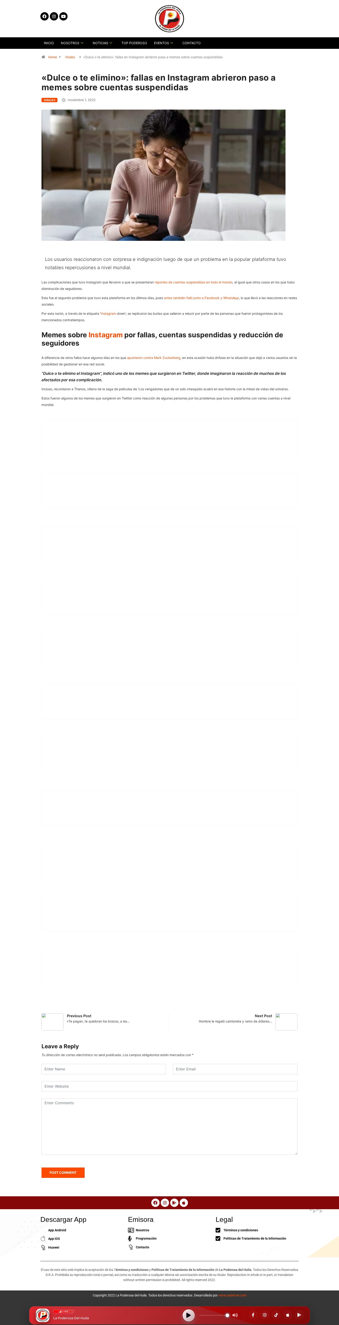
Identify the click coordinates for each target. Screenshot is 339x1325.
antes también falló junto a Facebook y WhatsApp (201, 298)
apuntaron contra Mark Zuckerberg (153, 358)
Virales (70, 57)
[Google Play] (299, 1315)
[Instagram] (265, 1315)
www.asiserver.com (232, 1295)
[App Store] (288, 1315)
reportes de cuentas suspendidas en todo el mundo (193, 282)
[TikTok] (276, 1315)
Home (52, 57)
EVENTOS (161, 43)
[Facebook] (253, 1315)
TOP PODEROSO (134, 43)
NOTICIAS (100, 43)
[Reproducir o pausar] (189, 1315)
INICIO (49, 43)
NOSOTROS (70, 43)
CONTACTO (191, 43)
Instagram (108, 313)
